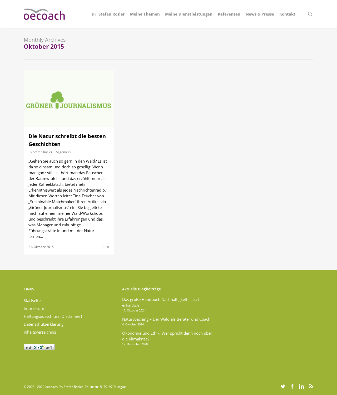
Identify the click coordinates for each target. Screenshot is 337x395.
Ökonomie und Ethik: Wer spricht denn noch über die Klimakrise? (167, 336)
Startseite (32, 300)
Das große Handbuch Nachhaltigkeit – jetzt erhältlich (160, 302)
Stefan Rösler (42, 152)
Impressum (34, 308)
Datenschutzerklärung (43, 324)
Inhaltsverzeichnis (40, 332)
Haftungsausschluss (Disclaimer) (53, 316)
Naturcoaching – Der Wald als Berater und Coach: (166, 319)
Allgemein (63, 152)
